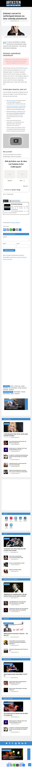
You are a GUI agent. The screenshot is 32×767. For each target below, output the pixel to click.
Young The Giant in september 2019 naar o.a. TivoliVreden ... (12, 757)
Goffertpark (5, 389)
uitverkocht (11, 389)
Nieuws (12, 393)
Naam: (4, 243)
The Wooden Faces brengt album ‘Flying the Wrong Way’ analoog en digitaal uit (17, 642)
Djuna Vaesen (14, 552)
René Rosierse (14, 645)
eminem (12, 386)
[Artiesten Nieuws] (7, 209)
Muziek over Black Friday (15, 569)
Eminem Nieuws (6, 393)
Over (6, 200)
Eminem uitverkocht (22, 388)
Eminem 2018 (17, 386)
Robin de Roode (14, 637)
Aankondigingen (17, 391)
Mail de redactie (15, 222)
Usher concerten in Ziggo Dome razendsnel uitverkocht (14, 407)
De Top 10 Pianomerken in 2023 (16, 563)
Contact (22, 763)
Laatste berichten (15, 200)
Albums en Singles (8, 623)
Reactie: (5, 237)
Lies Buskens (6, 755)
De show (25, 68)
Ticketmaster (12, 100)
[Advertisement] (16, 324)
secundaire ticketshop (19, 113)
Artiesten (23, 391)
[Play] (16, 141)
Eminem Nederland (13, 388)
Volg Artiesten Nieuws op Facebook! (15, 106)
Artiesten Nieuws (14, 21)
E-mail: (18, 243)
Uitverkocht (17, 393)
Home (9, 763)
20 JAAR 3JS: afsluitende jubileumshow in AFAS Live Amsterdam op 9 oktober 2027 (18, 457)
